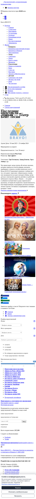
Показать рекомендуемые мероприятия (14, 190)
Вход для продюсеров (12, 474)
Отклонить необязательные (18, 492)
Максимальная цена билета (8, 359)
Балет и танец (12, 60)
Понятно (18, 488)
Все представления (14, 41)
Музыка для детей (14, 79)
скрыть (14, 193)
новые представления (7, 413)
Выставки (11, 72)
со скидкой (8, 347)
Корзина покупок (13, 7)
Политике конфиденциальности (11, 484)
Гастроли (11, 35)
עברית (6, 95)
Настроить (18, 496)
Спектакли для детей (15, 77)
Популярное (12, 31)
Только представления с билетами (14, 355)
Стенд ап (11, 70)
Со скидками (12, 33)
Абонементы (12, 43)
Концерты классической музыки (19, 49)
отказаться (4, 427)
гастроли (7, 344)
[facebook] (5, 17)
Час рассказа (12, 83)
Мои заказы (18, 92)
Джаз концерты (13, 52)
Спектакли (12, 56)
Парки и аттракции (14, 66)
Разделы (7, 25)
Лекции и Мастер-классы (16, 74)
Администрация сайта (12, 472)
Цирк (10, 81)
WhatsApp (6, 300)
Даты (2, 335)
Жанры (7, 45)
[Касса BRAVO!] (1, 13)
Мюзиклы (11, 62)
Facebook (6, 296)
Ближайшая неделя (14, 37)
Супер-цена (12, 29)
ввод (24, 421)
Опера (10, 58)
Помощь (10, 91)
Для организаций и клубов (16, 87)
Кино (10, 68)
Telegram (6, 303)
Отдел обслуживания (15, 89)
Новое (10, 39)
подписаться (4, 424)
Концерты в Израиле (15, 50)
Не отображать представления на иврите (16, 353)
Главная (11, 27)
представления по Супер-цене (9, 417)
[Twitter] (5, 18)
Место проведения (6, 328)
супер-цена (8, 349)
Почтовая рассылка (7, 405)
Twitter (5, 298)
